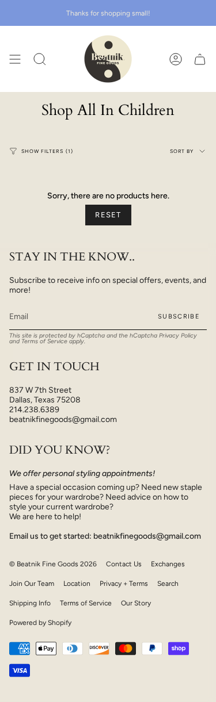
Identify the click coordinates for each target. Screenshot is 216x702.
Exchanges (168, 564)
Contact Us (124, 564)
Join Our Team (31, 584)
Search (168, 584)
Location (76, 584)
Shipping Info (30, 603)
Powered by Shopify (40, 623)
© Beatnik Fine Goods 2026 (53, 564)
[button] (40, 59)
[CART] (200, 59)
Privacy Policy (178, 335)
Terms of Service (44, 341)
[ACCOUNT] (176, 59)
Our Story (136, 603)
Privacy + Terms (124, 584)
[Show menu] (15, 59)
